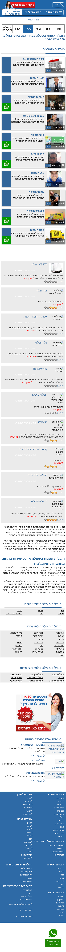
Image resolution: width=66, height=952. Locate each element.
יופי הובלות (41, 290)
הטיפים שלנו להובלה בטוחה (43, 739)
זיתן (41, 639)
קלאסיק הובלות (35, 211)
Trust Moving (40, 368)
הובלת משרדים (26, 899)
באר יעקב (38, 632)
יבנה (20, 639)
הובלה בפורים (37, 760)
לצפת (30, 852)
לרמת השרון (27, 804)
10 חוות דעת (58, 108)
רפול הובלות (37, 230)
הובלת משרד (16, 674)
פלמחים (60, 652)
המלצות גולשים (26, 868)
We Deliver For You (33, 116)
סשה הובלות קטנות (33, 58)
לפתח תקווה (59, 808)
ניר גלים (60, 648)
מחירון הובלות (26, 872)
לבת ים (61, 820)
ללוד (62, 875)
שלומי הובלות (36, 192)
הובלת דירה (27, 890)
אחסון (30, 893)
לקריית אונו (59, 833)
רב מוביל (42, 422)
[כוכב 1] (55, 281)
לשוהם (61, 884)
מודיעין (18, 645)
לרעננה (29, 811)
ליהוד (62, 827)
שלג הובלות (41, 342)
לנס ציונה (60, 881)
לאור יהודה (59, 824)
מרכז (38, 28)
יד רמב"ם (38, 642)
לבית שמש (60, 848)
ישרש (19, 642)
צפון (59, 28)
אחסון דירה (16, 677)
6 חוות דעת (58, 146)
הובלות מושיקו (39, 394)
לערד (62, 912)
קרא (48, 70)
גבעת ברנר (38, 636)
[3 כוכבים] (50, 281)
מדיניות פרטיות (26, 875)
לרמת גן (61, 801)
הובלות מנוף (16, 680)
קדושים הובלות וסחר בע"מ (33, 449)
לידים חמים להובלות (24, 916)
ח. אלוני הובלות (39, 501)
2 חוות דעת (58, 184)
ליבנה (61, 878)
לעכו (30, 839)
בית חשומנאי (16, 632)
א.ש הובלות (37, 173)
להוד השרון (27, 814)
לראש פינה (28, 858)
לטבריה (29, 845)
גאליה (61, 636)
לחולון (61, 817)
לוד (41, 645)
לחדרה (29, 836)
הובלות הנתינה (36, 97)
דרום (48, 28)
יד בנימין (60, 642)
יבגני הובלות (37, 77)
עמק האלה (17, 648)
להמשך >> (29, 278)
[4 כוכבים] (48, 281)
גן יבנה (19, 636)
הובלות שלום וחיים (37, 475)
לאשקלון (60, 899)
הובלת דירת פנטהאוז (33, 744)
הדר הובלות (37, 154)
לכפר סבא (28, 808)
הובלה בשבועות (35, 773)
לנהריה (29, 829)
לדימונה (61, 906)
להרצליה (28, 801)
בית (37, 20)
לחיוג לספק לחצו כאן (25, 270)
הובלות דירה (58, 674)
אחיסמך (60, 632)
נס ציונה (39, 648)
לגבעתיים (60, 804)
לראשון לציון (59, 814)
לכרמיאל (28, 848)
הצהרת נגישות (26, 881)
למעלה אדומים (58, 852)
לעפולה (29, 832)
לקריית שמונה (26, 855)
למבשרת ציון (59, 855)
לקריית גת (60, 903)
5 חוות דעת (58, 222)
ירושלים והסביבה (7, 28)
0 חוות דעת (58, 70)
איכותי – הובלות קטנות (35, 316)
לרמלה (61, 872)
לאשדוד (61, 896)
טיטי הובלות (37, 135)
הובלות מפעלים (56, 680)
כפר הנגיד (59, 645)
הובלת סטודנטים (35, 677)
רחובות (18, 652)
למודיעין (61, 836)
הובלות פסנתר (36, 680)
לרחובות (61, 868)
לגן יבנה (61, 888)
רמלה (61, 655)
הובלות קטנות (36, 674)
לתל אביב (60, 798)
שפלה (30, 20)
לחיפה (29, 823)
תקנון (30, 878)
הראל (61, 639)
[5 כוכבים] (45, 281)
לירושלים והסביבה (57, 845)
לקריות (29, 826)
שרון (17, 28)
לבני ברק (60, 811)
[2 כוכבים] (53, 281)
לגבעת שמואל (58, 830)
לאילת (61, 915)
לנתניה (29, 798)
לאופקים (60, 909)
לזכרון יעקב (28, 842)
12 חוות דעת (58, 165)
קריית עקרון (37, 652)
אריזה (61, 677)
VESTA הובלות (39, 264)
